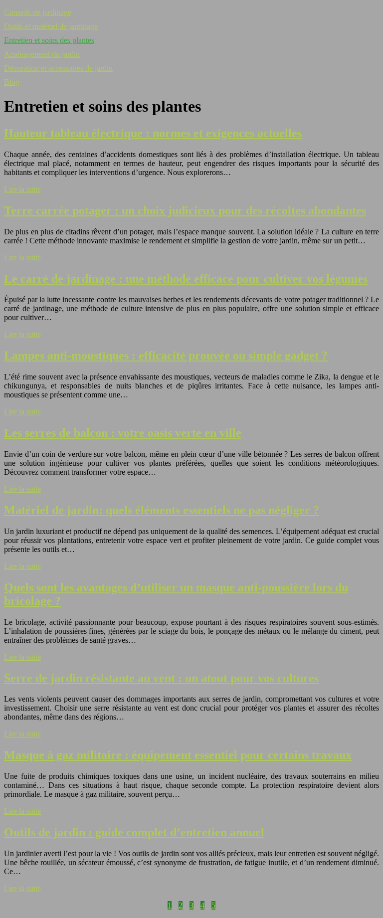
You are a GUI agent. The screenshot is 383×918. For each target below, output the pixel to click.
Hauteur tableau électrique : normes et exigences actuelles (153, 133)
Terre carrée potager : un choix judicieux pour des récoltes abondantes (185, 210)
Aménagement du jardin (42, 54)
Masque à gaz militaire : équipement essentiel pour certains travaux (178, 754)
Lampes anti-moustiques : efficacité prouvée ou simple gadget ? (166, 355)
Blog (11, 82)
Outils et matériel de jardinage (51, 26)
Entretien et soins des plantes (49, 40)
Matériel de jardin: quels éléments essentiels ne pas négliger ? (161, 510)
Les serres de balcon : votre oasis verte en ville (122, 432)
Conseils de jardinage (37, 12)
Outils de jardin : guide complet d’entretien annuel (134, 832)
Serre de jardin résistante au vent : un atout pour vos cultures (161, 678)
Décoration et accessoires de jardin (58, 68)
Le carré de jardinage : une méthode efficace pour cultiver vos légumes (186, 278)
